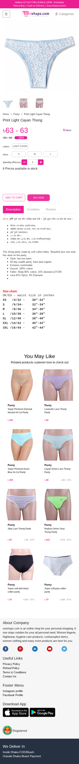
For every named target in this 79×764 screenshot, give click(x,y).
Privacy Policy (11, 664)
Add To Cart (14, 197)
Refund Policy (11, 668)
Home (6, 114)
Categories (66, 14)
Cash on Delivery (36, 5)
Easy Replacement (56, 5)
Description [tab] (13, 209)
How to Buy (19, 5)
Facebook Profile (13, 695)
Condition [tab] (33, 209)
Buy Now (38, 197)
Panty (16, 114)
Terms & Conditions (14, 672)
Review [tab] (51, 209)
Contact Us (9, 676)
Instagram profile (13, 691)
